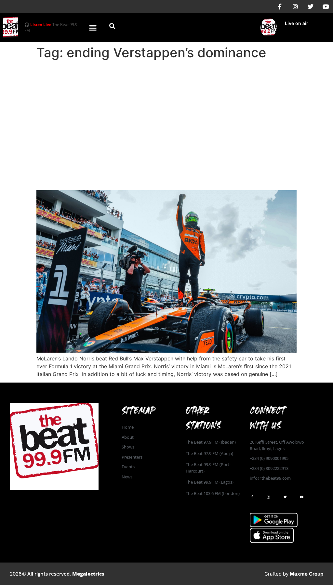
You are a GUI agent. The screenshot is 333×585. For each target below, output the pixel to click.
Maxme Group (306, 574)
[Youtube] (326, 6)
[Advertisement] (166, 111)
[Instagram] (295, 6)
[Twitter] (310, 6)
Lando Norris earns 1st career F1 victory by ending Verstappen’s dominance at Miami (159, 172)
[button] (93, 27)
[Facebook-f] (280, 6)
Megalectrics (88, 573)
